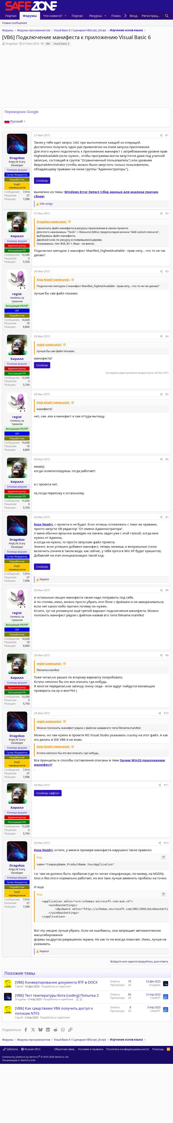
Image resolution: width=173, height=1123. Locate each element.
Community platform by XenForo (35, 1056)
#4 (167, 336)
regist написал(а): (49, 345)
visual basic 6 (61, 43)
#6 (167, 459)
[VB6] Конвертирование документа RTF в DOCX (56, 982)
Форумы (30, 16)
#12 (166, 843)
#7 (167, 517)
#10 (166, 713)
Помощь (158, 1049)
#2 (167, 213)
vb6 (48, 43)
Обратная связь (64, 1049)
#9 (167, 655)
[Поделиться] (161, 135)
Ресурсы (95, 16)
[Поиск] (167, 16)
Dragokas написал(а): (52, 222)
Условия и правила (90, 1049)
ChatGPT (155, 998)
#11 (166, 785)
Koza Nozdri (43, 524)
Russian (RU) (32, 1049)
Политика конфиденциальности (127, 1049)
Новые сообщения (14, 23)
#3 (167, 271)
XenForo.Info (28, 1060)
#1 (167, 135)
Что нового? (52, 16)
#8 (167, 590)
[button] (66, 16)
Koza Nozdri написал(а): (53, 280)
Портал (10, 16)
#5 (167, 394)
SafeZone (12, 1049)
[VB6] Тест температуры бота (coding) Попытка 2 (57, 995)
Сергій (19, 986)
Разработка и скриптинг (56, 986)
